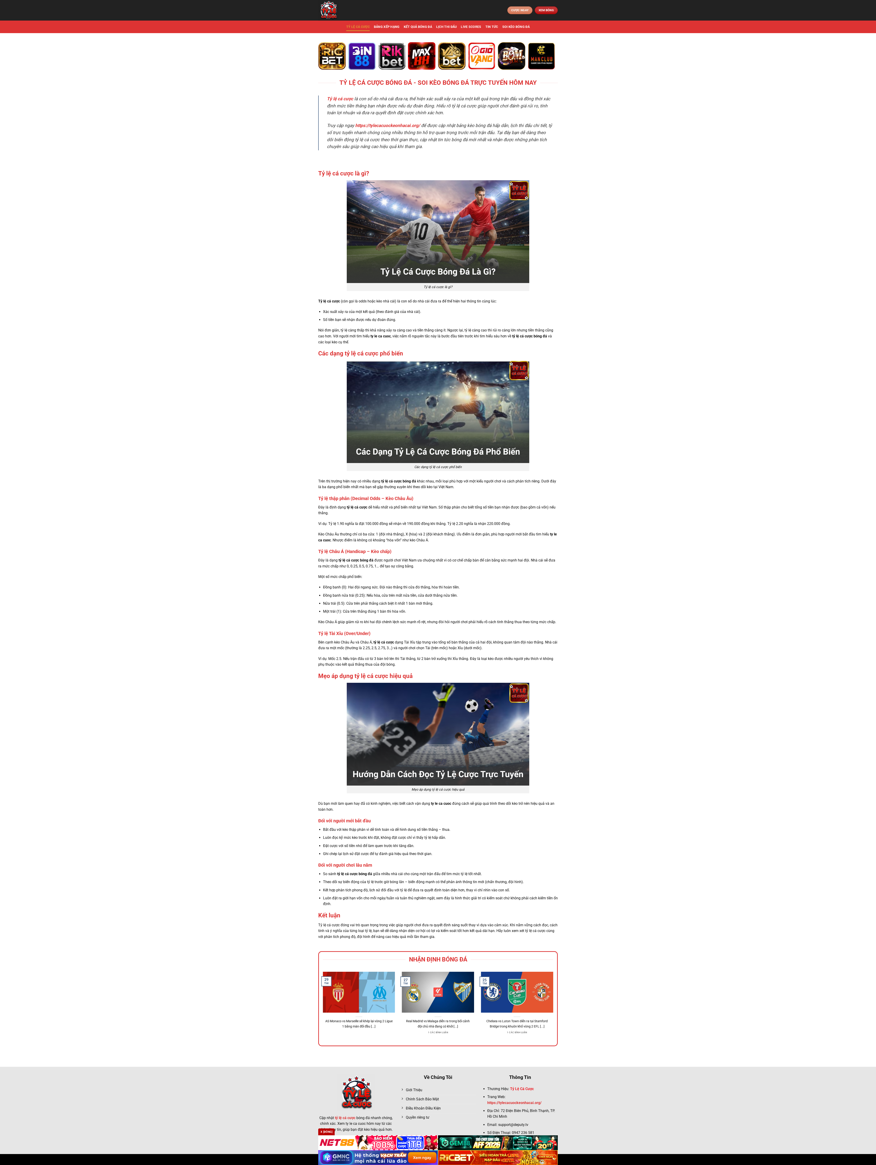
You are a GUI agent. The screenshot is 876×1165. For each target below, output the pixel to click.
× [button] (511, 509)
